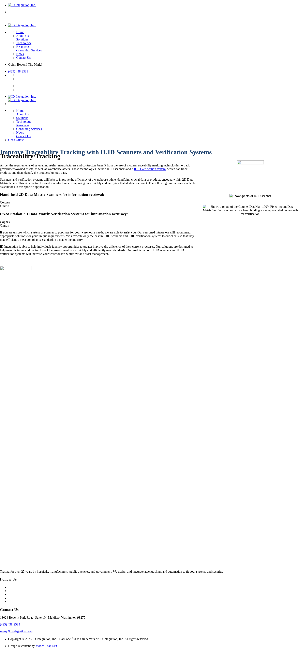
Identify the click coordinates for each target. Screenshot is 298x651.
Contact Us (23, 57)
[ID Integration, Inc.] (22, 5)
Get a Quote (16, 140)
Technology (23, 43)
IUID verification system (150, 169)
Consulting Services (29, 50)
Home (20, 32)
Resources (22, 46)
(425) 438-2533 (18, 71)
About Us (22, 35)
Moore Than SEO (47, 646)
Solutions (22, 39)
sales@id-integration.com (16, 631)
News (20, 54)
